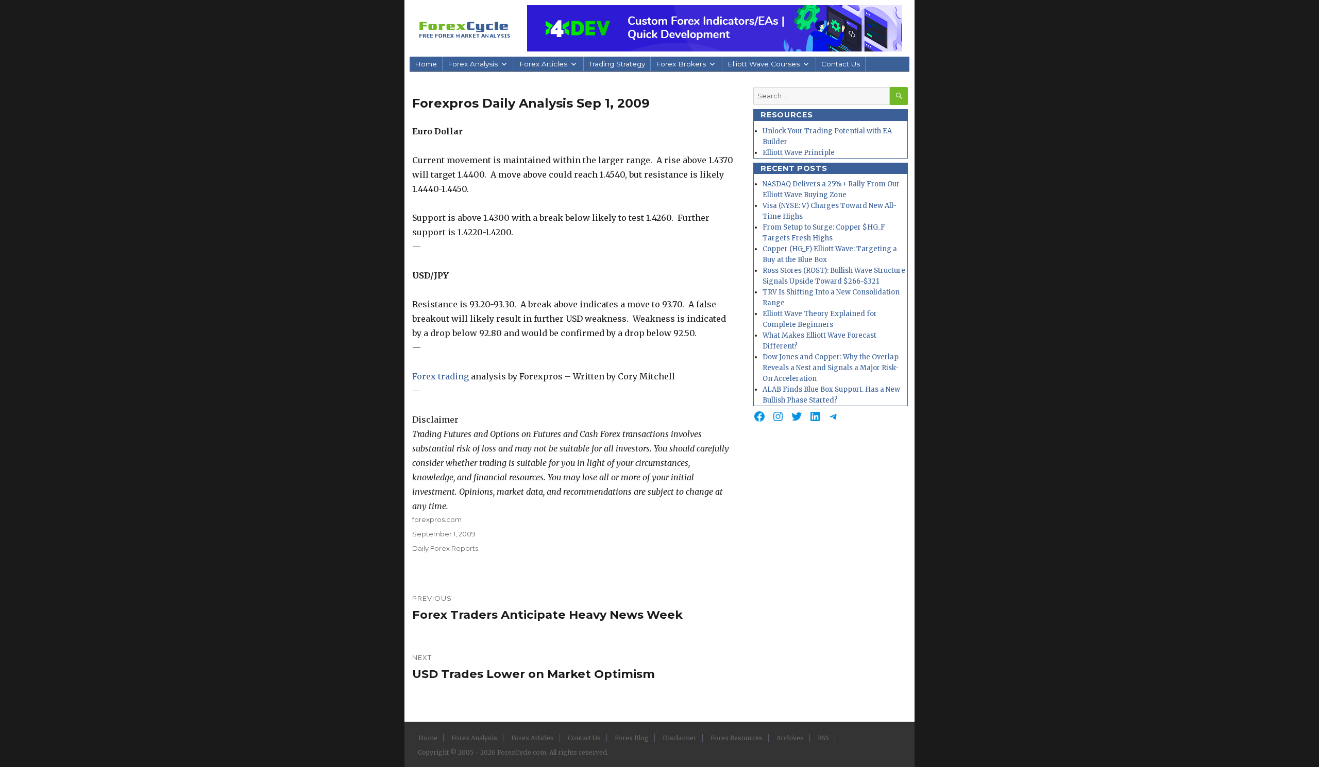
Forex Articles (543, 64)
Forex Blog (632, 738)
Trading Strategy (617, 64)
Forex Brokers (681, 64)
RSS (823, 738)
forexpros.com (437, 519)
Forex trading (440, 376)
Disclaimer (680, 738)
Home (426, 64)
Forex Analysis (473, 64)
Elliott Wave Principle (799, 152)
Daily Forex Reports (445, 548)
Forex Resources (737, 738)
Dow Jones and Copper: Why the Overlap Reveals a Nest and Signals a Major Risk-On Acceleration (831, 368)
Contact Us (840, 64)
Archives (790, 738)
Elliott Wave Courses (764, 64)
